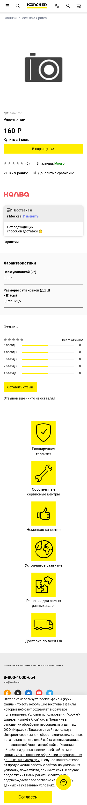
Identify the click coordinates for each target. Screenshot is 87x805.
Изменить (31, 216)
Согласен (27, 797)
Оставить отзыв (20, 387)
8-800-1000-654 (19, 677)
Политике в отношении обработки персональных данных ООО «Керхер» (40, 724)
